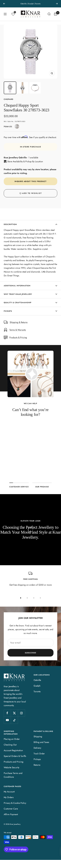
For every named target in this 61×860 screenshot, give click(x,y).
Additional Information (17, 285)
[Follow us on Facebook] (7, 713)
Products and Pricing (13, 761)
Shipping (38, 736)
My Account (9, 791)
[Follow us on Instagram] (21, 713)
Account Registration (13, 750)
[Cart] (55, 14)
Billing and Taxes (41, 742)
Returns (37, 764)
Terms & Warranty (17, 329)
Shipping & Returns (19, 322)
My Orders (9, 797)
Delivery (37, 747)
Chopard (8, 99)
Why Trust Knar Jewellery (18, 294)
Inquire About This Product (31, 181)
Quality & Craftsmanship (17, 302)
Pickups (8, 311)
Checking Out (10, 744)
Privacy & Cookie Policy (15, 803)
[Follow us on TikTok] (14, 720)
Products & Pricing (18, 337)
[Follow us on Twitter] (14, 713)
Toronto (37, 691)
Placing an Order (12, 739)
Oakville (37, 680)
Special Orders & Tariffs (15, 756)
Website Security (11, 767)
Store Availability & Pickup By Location (25, 161)
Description (10, 224)
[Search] (49, 14)
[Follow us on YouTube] (7, 720)
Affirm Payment (11, 814)
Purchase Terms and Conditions (13, 775)
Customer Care (11, 808)
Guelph (37, 685)
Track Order (39, 753)
